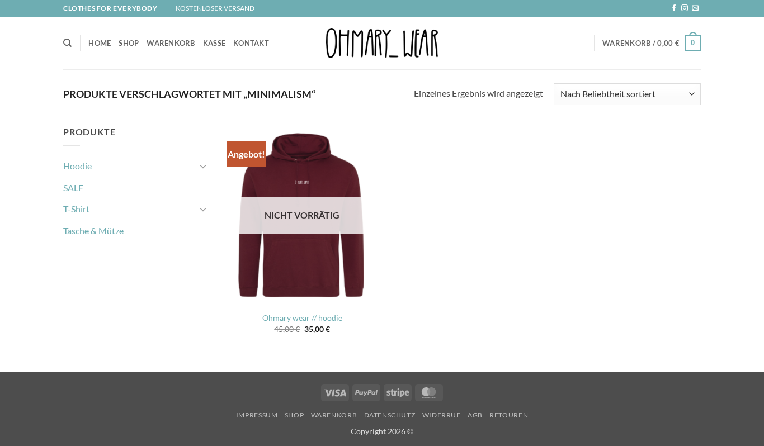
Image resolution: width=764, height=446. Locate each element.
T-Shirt (76, 208)
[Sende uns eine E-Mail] (695, 8)
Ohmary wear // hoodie (302, 317)
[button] (651, 43)
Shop (129, 43)
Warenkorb (171, 43)
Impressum (257, 415)
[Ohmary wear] (382, 43)
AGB (475, 415)
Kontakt (251, 43)
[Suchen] (67, 43)
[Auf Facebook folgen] (674, 8)
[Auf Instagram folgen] (684, 8)
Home (99, 43)
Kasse (214, 43)
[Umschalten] (203, 166)
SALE (73, 187)
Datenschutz (390, 415)
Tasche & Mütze (93, 230)
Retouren (508, 415)
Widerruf (441, 415)
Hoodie (77, 165)
